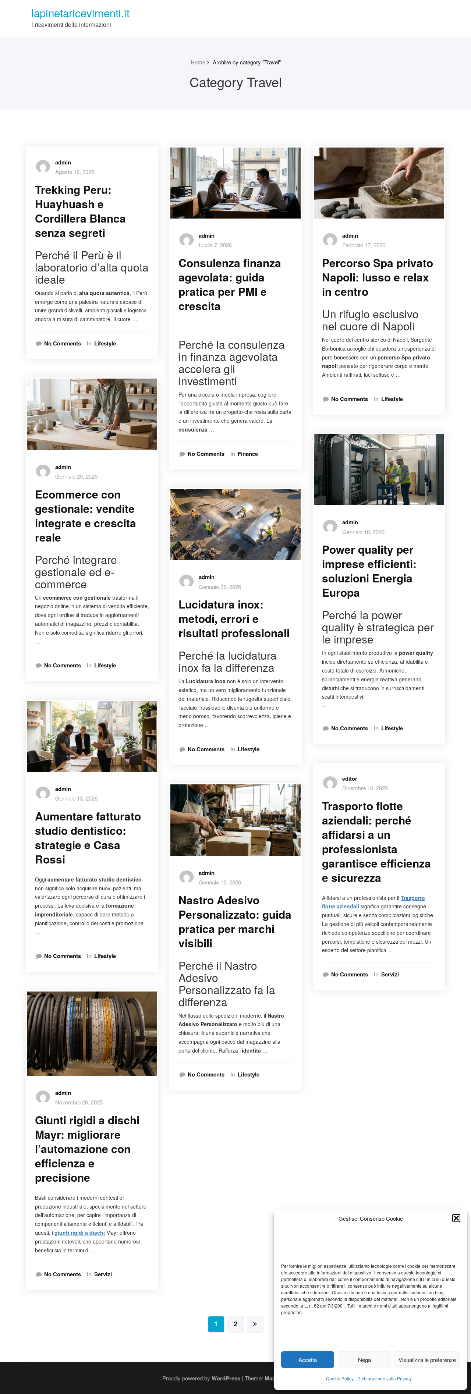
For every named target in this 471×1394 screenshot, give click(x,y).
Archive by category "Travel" (247, 62)
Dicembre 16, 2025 (365, 788)
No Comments (62, 343)
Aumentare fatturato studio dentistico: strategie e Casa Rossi (88, 837)
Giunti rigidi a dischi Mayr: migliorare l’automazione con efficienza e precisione (87, 1148)
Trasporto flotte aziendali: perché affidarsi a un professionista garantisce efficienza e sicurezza (376, 841)
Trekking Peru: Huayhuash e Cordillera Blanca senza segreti (80, 210)
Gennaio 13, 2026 (76, 798)
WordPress (226, 1378)
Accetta (307, 1359)
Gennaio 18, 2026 (363, 532)
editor (349, 778)
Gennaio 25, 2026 (220, 586)
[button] (456, 1218)
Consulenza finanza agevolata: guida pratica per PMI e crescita (229, 284)
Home (198, 62)
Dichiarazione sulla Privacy (384, 1378)
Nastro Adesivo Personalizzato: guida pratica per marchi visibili (234, 921)
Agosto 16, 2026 (74, 171)
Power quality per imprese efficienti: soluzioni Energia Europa (369, 570)
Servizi (103, 1274)
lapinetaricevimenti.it (80, 12)
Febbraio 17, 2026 (363, 245)
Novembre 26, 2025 (79, 1102)
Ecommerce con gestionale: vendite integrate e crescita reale (85, 515)
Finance (248, 454)
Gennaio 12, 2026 (220, 882)
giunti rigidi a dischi (79, 1232)
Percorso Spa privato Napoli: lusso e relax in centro (377, 277)
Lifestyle (105, 343)
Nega (364, 1359)
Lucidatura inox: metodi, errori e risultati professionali (234, 618)
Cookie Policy (340, 1378)
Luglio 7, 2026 (215, 245)
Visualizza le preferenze (427, 1359)
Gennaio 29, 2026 (76, 476)
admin (63, 162)
